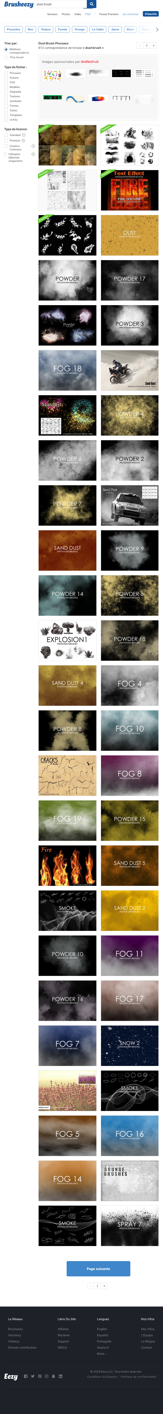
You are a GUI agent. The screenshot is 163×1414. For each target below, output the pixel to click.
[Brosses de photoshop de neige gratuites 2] (130, 1045)
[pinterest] (39, 1376)
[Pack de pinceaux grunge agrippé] (130, 145)
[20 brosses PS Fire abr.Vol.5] (67, 865)
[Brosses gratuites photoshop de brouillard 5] (67, 1135)
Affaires (63, 1329)
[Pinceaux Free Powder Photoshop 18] (130, 640)
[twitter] (33, 1376)
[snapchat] (53, 1376)
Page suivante (98, 1269)
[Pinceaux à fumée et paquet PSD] (67, 235)
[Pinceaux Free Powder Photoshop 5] (130, 595)
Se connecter (131, 14)
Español (102, 1335)
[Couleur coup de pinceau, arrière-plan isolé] (98, 98)
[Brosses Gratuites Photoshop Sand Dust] (67, 550)
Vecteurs (52, 14)
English (102, 1329)
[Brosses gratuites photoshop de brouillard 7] (67, 1045)
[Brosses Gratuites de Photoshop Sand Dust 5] (130, 865)
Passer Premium (108, 14)
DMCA (62, 1347)
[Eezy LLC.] (11, 1376)
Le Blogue (148, 1341)
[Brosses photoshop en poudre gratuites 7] (67, 505)
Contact (146, 1347)
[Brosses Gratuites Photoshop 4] (67, 685)
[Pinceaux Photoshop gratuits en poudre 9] (130, 550)
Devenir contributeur (22, 1347)
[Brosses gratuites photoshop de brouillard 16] (130, 1135)
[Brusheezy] (19, 4)
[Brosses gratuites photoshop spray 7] (130, 1225)
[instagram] (46, 1376)
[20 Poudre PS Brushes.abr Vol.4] (67, 325)
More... (102, 1353)
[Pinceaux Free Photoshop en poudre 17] (130, 280)
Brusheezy (15, 1329)
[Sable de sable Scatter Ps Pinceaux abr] (130, 505)
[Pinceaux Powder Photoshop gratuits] (67, 280)
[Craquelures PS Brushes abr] (67, 775)
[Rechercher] (91, 4)
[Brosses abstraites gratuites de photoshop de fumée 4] (130, 1090)
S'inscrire (151, 14)
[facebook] (25, 1376)
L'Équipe (147, 1335)
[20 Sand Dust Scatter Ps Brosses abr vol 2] (130, 370)
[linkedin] (60, 1376)
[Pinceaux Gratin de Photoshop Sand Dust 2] (130, 910)
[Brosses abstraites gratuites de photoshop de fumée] (67, 1225)
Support (63, 1341)
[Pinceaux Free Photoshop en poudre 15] (130, 820)
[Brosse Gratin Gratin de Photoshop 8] (130, 775)
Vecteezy (14, 1335)
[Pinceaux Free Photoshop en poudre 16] (67, 1000)
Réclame (64, 1335)
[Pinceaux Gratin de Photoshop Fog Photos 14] (67, 1180)
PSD (88, 14)
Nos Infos (148, 1329)
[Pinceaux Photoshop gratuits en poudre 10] (67, 955)
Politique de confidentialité (138, 1376)
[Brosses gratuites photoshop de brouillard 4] (130, 685)
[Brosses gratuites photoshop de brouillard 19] (67, 820)
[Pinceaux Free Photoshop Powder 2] (130, 460)
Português (104, 1341)
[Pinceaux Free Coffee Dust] (130, 235)
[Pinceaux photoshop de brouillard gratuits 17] (130, 1000)
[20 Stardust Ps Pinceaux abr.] (67, 415)
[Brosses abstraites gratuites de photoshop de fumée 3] (67, 910)
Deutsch (103, 1347)
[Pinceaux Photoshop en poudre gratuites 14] (67, 595)
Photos (66, 14)
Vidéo (77, 14)
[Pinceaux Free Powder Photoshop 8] (67, 730)
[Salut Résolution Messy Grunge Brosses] (130, 1180)
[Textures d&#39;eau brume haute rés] (67, 145)
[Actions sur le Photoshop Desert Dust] (67, 1090)
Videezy (14, 1341)
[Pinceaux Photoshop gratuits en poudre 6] (67, 460)
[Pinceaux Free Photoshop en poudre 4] (130, 415)
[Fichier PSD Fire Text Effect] (130, 190)
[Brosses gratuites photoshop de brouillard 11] (130, 955)
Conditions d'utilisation (102, 1376)
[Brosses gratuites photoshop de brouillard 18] (67, 370)
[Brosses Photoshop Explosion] (67, 640)
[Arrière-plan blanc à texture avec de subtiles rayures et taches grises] (144, 99)
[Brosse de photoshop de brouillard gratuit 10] (130, 730)
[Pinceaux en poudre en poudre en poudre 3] (130, 325)
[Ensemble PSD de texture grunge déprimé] (67, 190)
